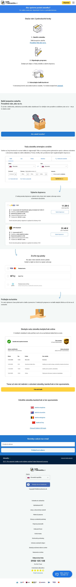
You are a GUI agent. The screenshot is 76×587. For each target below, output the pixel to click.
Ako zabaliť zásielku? (38, 134)
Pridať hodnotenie (38, 573)
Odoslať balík (38, 389)
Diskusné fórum (38, 529)
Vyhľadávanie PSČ (38, 505)
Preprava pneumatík (38, 524)
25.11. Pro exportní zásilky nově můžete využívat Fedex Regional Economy (25, 461)
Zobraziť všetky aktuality (67, 458)
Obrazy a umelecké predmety (38, 519)
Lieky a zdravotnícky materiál (38, 510)
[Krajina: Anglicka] (32, 407)
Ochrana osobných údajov (38, 543)
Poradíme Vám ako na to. (38, 43)
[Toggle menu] (73, 2)
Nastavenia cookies (38, 552)
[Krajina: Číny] (33, 422)
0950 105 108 (38, 561)
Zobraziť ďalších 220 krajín (38, 428)
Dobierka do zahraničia (38, 500)
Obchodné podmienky (38, 538)
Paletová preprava (38, 514)
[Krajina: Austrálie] (32, 412)
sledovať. (60, 86)
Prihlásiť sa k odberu (38, 450)
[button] (34, 477)
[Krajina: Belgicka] (32, 417)
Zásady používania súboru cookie (38, 547)
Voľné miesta (38, 533)
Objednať (66, 3)
